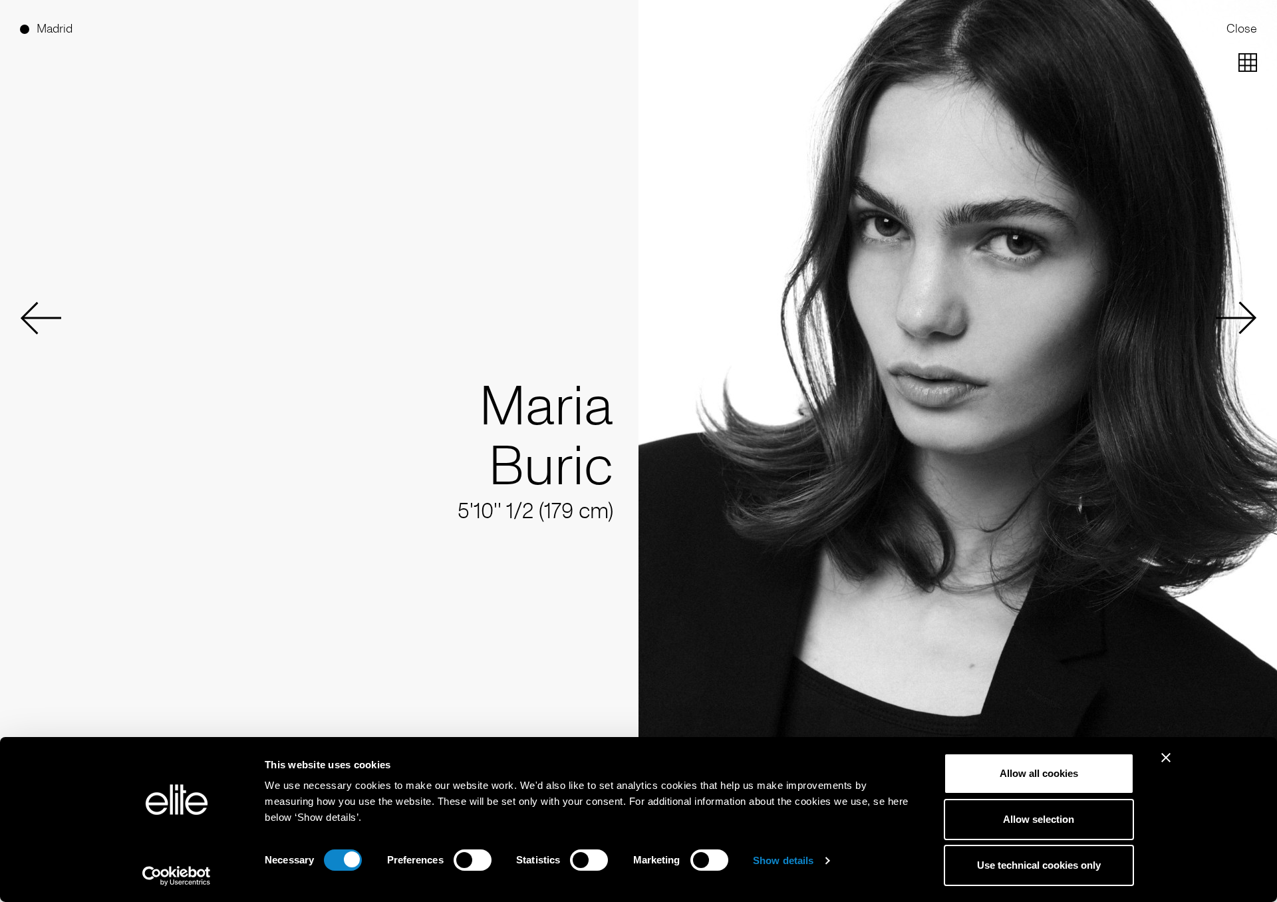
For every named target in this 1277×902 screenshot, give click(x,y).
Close (1241, 28)
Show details (783, 860)
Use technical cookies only (1039, 865)
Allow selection (1038, 819)
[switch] (473, 860)
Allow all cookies (1039, 773)
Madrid (54, 28)
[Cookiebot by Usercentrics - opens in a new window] (176, 876)
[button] (40, 318)
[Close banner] (1166, 766)
